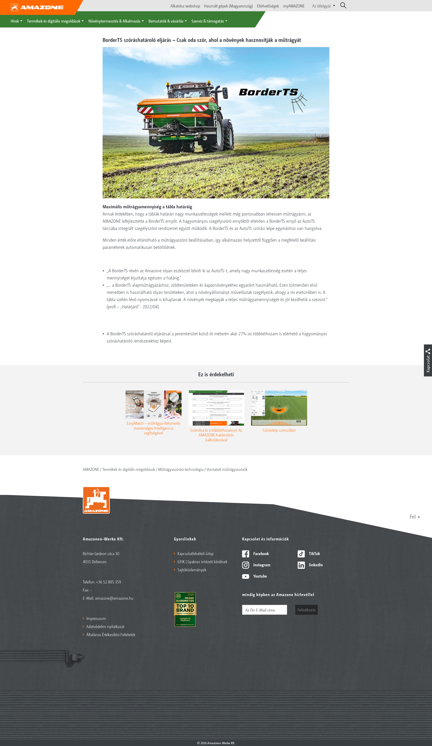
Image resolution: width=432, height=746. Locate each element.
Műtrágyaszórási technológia (180, 469)
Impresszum (96, 618)
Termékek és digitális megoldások (53, 21)
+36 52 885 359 (108, 582)
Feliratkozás (306, 610)
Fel (413, 516)
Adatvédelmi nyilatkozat (105, 626)
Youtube (259, 576)
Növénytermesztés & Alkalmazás (114, 21)
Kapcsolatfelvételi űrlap (196, 553)
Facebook (260, 553)
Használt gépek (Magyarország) (228, 6)
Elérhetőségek (268, 6)
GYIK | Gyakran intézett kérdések (202, 561)
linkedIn (315, 564)
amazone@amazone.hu (114, 598)
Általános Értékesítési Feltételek (110, 634)
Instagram (261, 564)
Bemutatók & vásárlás (165, 21)
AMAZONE (91, 469)
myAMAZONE (294, 6)
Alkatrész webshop (185, 6)
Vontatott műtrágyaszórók (227, 469)
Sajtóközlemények (192, 569)
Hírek (15, 21)
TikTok (314, 553)
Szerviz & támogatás (207, 21)
